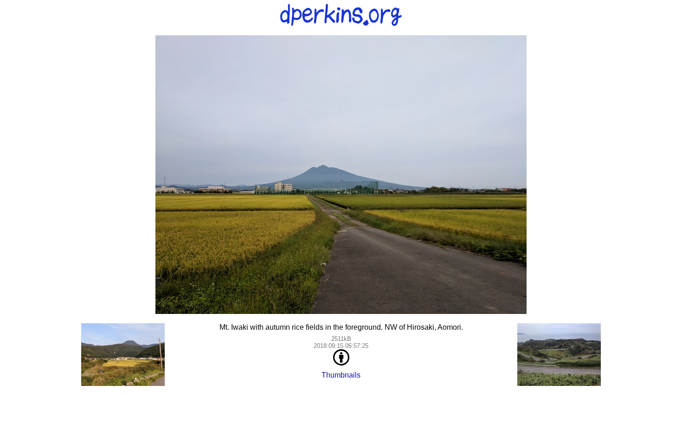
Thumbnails (341, 375)
